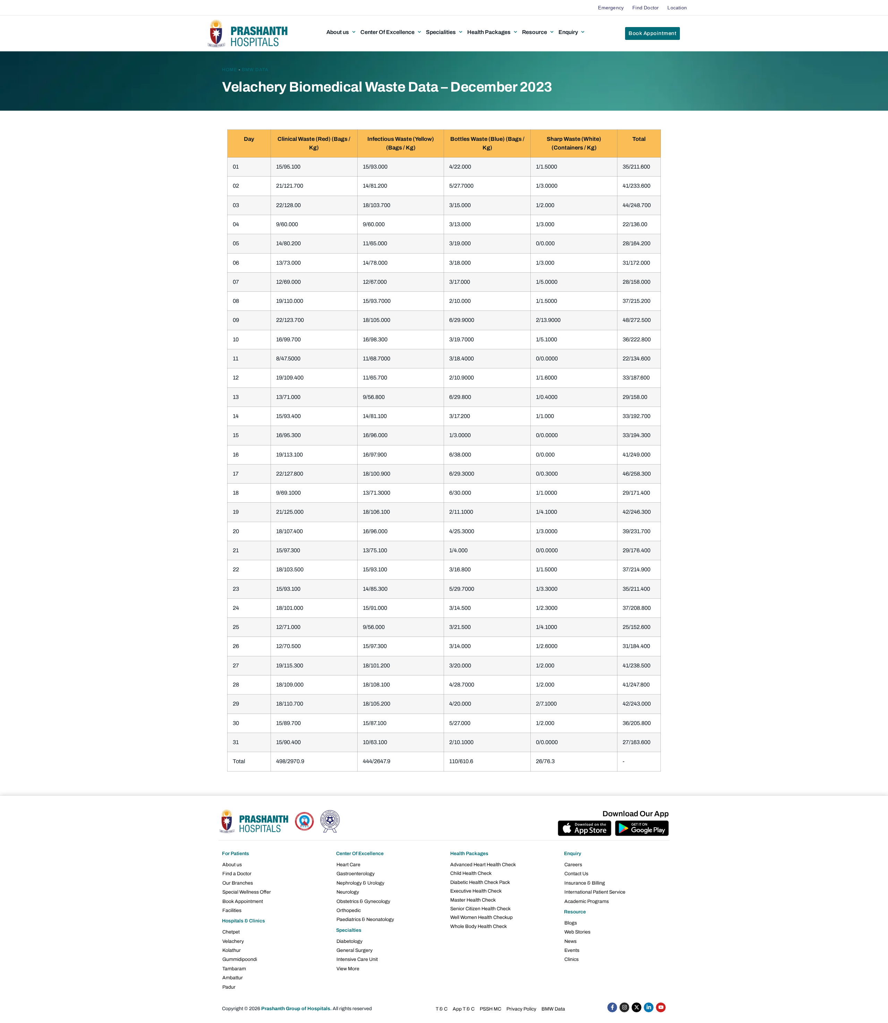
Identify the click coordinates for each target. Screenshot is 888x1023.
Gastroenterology (355, 873)
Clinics (571, 959)
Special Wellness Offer (246, 892)
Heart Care (348, 864)
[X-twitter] (636, 1007)
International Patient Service (594, 892)
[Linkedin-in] (648, 1007)
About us (232, 864)
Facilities (231, 910)
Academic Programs (586, 901)
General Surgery (354, 950)
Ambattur (232, 977)
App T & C (464, 1009)
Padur (229, 987)
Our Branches (237, 883)
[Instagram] (624, 1007)
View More (347, 968)
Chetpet (231, 932)
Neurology (347, 892)
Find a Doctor (236, 873)
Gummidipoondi (239, 959)
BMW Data (255, 69)
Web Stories (577, 932)
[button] (341, 31)
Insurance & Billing (584, 883)
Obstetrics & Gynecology (363, 901)
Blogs (570, 923)
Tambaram (234, 968)
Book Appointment (242, 901)
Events (571, 950)
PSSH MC (490, 1009)
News (570, 941)
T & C (441, 1009)
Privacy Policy (521, 1009)
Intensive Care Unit (357, 959)
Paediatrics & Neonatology (365, 919)
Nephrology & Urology (360, 883)
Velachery (233, 941)
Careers (573, 864)
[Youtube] (661, 1007)
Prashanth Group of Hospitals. (296, 1008)
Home (229, 69)
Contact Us (576, 873)
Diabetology (349, 941)
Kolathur (231, 950)
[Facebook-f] (612, 1007)
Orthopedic (348, 910)
